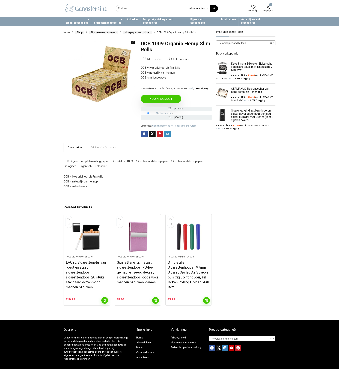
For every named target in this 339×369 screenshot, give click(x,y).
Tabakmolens (228, 19)
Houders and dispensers (79, 257)
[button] (133, 42)
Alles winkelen (144, 342)
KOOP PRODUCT (161, 99)
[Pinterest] (238, 348)
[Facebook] (212, 348)
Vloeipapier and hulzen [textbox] (245, 43)
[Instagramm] (225, 348)
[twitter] (218, 348)
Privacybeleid (178, 337)
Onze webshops (145, 352)
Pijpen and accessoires (197, 21)
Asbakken (132, 19)
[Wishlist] (253, 7)
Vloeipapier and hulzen (137, 32)
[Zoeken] (214, 8)
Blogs (139, 347)
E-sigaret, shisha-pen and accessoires (158, 21)
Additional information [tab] (103, 147)
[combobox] (245, 42)
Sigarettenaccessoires (107, 22)
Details (191, 88)
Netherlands (163, 113)
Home (67, 32)
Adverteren (142, 357)
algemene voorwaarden (184, 342)
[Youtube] (231, 348)
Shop (80, 32)
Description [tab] (75, 147)
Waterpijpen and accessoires (250, 21)
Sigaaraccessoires (77, 22)
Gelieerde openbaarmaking (186, 347)
